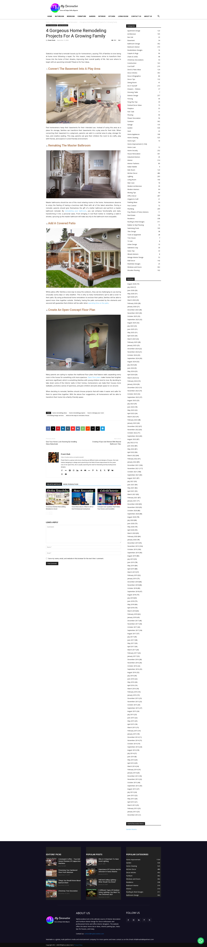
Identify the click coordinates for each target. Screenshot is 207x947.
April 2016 (130, 685)
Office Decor (131, 196)
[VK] (78, 428)
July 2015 (130, 714)
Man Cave (130, 183)
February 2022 (132, 459)
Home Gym (131, 141)
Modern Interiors (133, 189)
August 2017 (131, 634)
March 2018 (131, 611)
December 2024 (133, 349)
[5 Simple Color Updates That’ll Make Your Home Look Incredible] (109, 497)
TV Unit (130, 241)
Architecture (131, 34)
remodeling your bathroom (75, 211)
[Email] (93, 428)
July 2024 (130, 365)
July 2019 (130, 559)
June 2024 (130, 368)
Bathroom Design (133, 44)
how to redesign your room (96, 413)
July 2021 (130, 481)
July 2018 (130, 598)
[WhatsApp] (83, 428)
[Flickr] (66, 470)
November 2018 (133, 585)
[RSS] (97, 470)
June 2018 (130, 601)
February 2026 (132, 303)
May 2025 (130, 332)
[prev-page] (47, 513)
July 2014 (130, 753)
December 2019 (133, 543)
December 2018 (133, 582)
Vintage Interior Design (135, 257)
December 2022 (133, 426)
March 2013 (131, 805)
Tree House (131, 238)
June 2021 (130, 485)
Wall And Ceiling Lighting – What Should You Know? (108, 881)
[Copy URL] (98, 428)
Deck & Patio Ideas (134, 70)
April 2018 (130, 608)
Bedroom (71, 16)
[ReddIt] (88, 428)
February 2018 (132, 614)
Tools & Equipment (134, 235)
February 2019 (132, 575)
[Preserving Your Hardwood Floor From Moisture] (51, 873)
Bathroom (59, 16)
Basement (131, 40)
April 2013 (130, 802)
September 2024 (133, 358)
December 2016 (133, 659)
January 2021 (131, 501)
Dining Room (132, 82)
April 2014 (130, 763)
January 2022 (131, 462)
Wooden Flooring (133, 270)
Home (49, 16)
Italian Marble (132, 167)
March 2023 (131, 417)
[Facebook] (48, 428)
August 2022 (131, 439)
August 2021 (131, 478)
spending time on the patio (98, 303)
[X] (53, 428)
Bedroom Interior (133, 47)
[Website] (62, 474)
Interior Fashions (133, 163)
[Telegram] (102, 428)
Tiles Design (131, 231)
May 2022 (130, 449)
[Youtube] (66, 474)
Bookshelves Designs (134, 50)
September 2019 (133, 553)
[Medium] (86, 470)
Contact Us (136, 16)
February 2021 (132, 498)
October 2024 (132, 355)
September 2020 (133, 514)
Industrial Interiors (133, 157)
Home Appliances (133, 134)
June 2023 (130, 407)
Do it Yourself (132, 86)
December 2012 (133, 815)
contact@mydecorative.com (94, 934)
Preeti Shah (51, 40)
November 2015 (133, 702)
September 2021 (133, 475)
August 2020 (131, 517)
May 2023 (130, 410)
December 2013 (133, 776)
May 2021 (130, 488)
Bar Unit (130, 37)
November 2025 (133, 313)
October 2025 (132, 316)
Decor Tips (131, 79)
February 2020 (132, 536)
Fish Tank (130, 112)
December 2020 (133, 504)
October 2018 (132, 588)
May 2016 (130, 682)
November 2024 (133, 352)
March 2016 (131, 689)
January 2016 (131, 695)
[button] (158, 16)
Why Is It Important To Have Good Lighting (109, 860)
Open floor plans (94, 377)
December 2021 (133, 465)
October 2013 (132, 782)
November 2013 (133, 779)
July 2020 (130, 520)
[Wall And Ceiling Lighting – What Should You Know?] (91, 882)
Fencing (130, 99)
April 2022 (130, 452)
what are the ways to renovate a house (77, 415)
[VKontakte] (113, 470)
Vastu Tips (131, 251)
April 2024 (130, 375)
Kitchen (111, 16)
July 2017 (130, 637)
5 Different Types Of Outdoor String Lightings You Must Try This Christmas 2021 (109, 892)
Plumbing (130, 209)
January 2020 (131, 540)
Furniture (82, 16)
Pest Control (131, 206)
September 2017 (133, 630)
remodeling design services (55, 415)
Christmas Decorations (135, 60)
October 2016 (132, 666)
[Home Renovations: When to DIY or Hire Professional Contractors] (83, 497)
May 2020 (130, 527)
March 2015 (131, 727)
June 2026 (130, 290)
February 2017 (132, 653)
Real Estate (131, 215)
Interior (101, 16)
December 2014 (133, 737)
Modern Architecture (134, 186)
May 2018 (130, 604)
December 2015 (133, 698)
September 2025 (133, 319)
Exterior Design (132, 95)
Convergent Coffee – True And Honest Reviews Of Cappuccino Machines (69, 861)
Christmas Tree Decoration (68, 891)
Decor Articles (132, 73)
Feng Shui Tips (132, 102)
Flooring (130, 115)
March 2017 (131, 650)
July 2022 (130, 443)
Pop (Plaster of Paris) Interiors (138, 212)
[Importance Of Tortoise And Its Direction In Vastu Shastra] (91, 872)
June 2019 (130, 562)
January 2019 (131, 578)
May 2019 (130, 566)
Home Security (132, 150)
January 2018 (131, 617)
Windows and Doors (134, 267)
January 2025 (131, 345)
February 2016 (132, 692)
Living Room (123, 16)
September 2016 (133, 669)
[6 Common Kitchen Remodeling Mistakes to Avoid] (57, 497)
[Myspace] (90, 470)
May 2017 (130, 643)
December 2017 (133, 621)
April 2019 (130, 569)
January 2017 (131, 656)
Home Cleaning (132, 138)
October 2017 (132, 627)
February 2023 (132, 420)
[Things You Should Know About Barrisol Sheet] (51, 883)
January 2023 (131, 423)
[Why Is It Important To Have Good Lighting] (91, 862)
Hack (129, 131)
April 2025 (130, 336)
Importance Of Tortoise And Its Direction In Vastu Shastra (110, 870)
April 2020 (130, 530)
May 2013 (130, 799)
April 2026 (130, 297)
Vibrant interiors (132, 254)
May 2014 (130, 760)
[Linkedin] (63, 428)
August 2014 (131, 750)
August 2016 (131, 672)
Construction (131, 63)
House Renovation (71, 22)
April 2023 (130, 413)
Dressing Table (132, 92)
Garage (130, 125)
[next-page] (50, 513)
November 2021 (133, 468)
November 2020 (133, 507)
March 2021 (131, 494)
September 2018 (133, 591)
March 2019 (131, 572)
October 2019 (132, 549)
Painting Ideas (132, 202)
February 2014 (132, 769)
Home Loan (131, 147)
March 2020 (131, 533)
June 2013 (130, 795)
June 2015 (130, 718)
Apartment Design (133, 31)
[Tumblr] (68, 428)
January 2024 (131, 384)
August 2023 (131, 400)
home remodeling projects (77, 413)
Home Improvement (58, 22)
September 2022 (133, 436)
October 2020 (132, 510)
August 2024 (131, 362)
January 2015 (131, 734)
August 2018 (131, 595)
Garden (92, 16)
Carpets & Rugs (132, 53)
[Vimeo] (109, 470)
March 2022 (131, 455)
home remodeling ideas (60, 413)
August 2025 (131, 323)
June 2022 (130, 446)
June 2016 (130, 679)
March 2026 (131, 300)
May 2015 (130, 721)
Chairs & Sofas (132, 57)
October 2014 (132, 744)
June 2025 (130, 329)
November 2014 (133, 740)
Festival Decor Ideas (134, 105)
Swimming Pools (133, 228)
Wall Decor (131, 261)
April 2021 (130, 491)
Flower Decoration (133, 118)
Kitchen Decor (132, 173)
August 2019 (131, 556)
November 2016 (133, 663)
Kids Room (131, 170)
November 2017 (133, 624)
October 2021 (132, 472)
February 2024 (132, 381)
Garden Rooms (131, 829)
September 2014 (133, 747)
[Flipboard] (70, 470)
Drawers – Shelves (133, 89)
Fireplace (130, 108)
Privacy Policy (78, 945)
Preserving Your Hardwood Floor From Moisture (67, 871)
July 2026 (130, 287)
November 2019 (133, 546)
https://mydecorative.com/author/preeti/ (72, 457)
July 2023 (130, 404)
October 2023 (132, 394)
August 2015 (131, 711)
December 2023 (133, 387)
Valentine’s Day (132, 248)
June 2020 (130, 523)
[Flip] (73, 428)
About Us (148, 16)
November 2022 (133, 430)
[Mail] (82, 470)
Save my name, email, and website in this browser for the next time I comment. (76, 558)
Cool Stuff (130, 66)
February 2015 (132, 731)
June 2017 (130, 640)
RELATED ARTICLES (54, 484)
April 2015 (130, 724)
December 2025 (133, 310)
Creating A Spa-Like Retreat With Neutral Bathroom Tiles (106, 443)
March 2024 (131, 378)
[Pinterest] (58, 428)
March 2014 (131, 766)
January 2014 (131, 773)
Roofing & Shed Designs (135, 222)
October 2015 (132, 705)
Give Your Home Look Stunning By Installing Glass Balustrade (61, 443)
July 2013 (130, 792)
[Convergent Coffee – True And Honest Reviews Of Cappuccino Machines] (51, 862)
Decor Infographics (134, 76)
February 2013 (132, 808)
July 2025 (130, 326)
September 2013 (133, 786)
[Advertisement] (122, 8)
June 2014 (130, 757)
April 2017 (130, 646)
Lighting (130, 176)
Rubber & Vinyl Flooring (135, 225)
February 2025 (132, 342)
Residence (131, 218)
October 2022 (132, 433)
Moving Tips (131, 193)
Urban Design (132, 244)
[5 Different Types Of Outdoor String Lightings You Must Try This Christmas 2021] (91, 893)
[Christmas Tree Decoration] (51, 893)
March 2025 (131, 339)
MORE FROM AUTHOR (70, 484)
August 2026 (131, 284)
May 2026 (130, 294)
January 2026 (131, 307)
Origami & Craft (132, 199)
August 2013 (131, 789)
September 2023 (133, 397)
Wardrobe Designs (133, 264)
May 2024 (130, 371)
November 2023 (133, 391)
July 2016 (130, 676)
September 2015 (133, 708)
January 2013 (131, 812)
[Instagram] (74, 470)
